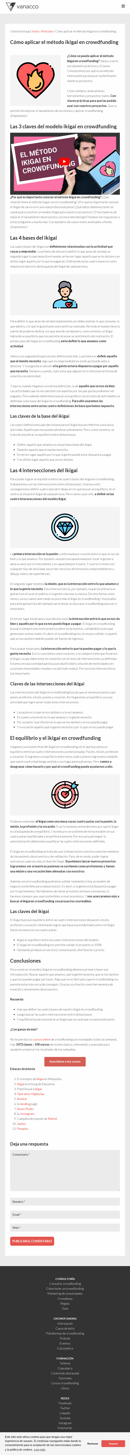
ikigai (40, 1079)
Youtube (65, 1418)
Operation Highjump (30, 1094)
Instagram (27, 1114)
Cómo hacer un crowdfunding (65, 1288)
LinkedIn (65, 1413)
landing (25, 1104)
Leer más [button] (39, 1449)
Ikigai (20, 1084)
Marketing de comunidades (65, 1293)
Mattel (52, 1118)
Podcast (65, 1338)
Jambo (21, 1124)
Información (65, 1323)
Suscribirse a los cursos (65, 1061)
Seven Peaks (25, 1109)
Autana (22, 1099)
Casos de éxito (65, 1328)
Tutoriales (65, 1378)
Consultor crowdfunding (65, 1283)
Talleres (65, 1363)
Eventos (65, 1343)
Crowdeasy (65, 1298)
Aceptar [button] (113, 1443)
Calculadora (65, 1348)
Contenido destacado (65, 1373)
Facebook (65, 1403)
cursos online (41, 1039)
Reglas (65, 1303)
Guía (65, 1308)
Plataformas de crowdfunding (65, 1333)
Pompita (22, 1128)
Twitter (65, 1408)
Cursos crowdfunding (65, 1383)
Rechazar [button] (92, 1443)
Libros (65, 1388)
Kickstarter (65, 1428)
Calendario (65, 1368)
